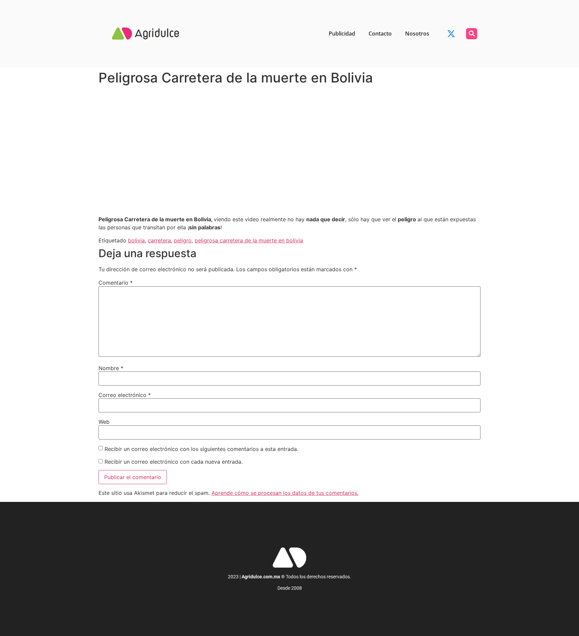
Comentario (116, 282)
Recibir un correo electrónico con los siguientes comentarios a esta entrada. (201, 449)
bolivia (136, 240)
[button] (471, 33)
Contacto (380, 33)
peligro (183, 240)
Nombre (111, 368)
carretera (159, 240)
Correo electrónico (125, 395)
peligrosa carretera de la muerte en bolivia (249, 240)
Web (104, 421)
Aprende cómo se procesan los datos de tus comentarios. (285, 492)
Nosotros (417, 33)
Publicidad (342, 33)
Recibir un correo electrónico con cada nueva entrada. (174, 461)
